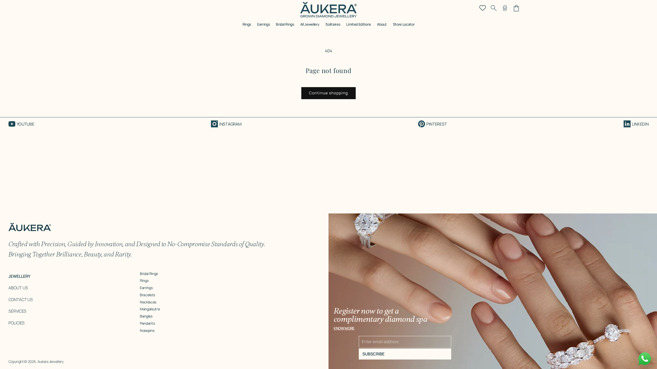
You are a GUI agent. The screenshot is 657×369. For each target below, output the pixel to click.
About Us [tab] (18, 288)
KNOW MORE (344, 328)
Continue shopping (328, 93)
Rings (144, 280)
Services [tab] (17, 311)
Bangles (146, 316)
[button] (246, 26)
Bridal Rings (149, 273)
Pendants (147, 323)
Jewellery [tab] (19, 276)
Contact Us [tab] (20, 299)
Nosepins (147, 330)
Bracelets (147, 294)
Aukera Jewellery (50, 361)
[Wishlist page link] (482, 7)
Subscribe (373, 354)
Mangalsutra (150, 308)
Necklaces (148, 302)
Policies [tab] (16, 323)
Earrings (146, 287)
